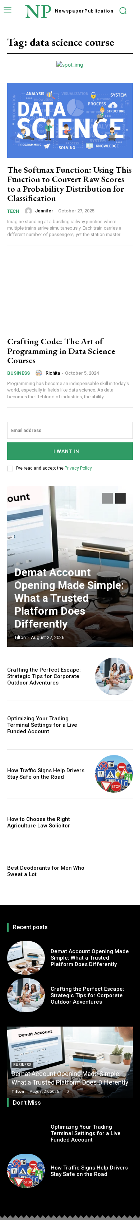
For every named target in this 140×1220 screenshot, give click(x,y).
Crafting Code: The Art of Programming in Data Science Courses (61, 351)
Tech (13, 211)
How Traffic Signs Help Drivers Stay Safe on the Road (45, 773)
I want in (66, 451)
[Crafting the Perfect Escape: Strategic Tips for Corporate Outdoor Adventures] (114, 676)
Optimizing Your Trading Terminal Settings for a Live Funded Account (42, 725)
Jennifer (44, 210)
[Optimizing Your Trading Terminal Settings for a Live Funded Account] (114, 725)
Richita (53, 373)
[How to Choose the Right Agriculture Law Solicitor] (114, 822)
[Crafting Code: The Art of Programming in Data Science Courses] (70, 292)
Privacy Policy (78, 468)
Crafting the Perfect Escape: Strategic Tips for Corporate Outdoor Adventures (44, 676)
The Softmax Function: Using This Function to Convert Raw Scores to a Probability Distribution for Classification (69, 183)
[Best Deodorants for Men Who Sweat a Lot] (114, 871)
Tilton (20, 637)
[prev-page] (107, 498)
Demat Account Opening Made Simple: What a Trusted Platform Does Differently (69, 598)
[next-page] (120, 498)
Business (18, 373)
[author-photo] (29, 211)
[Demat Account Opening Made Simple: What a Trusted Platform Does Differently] (26, 958)
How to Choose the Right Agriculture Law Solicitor (38, 822)
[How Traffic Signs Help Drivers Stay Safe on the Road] (114, 774)
